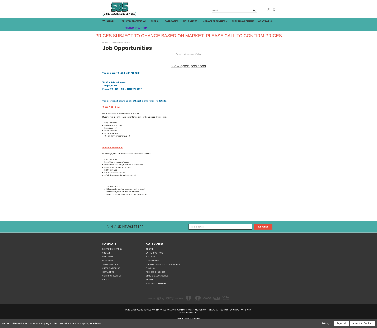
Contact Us (265, 21)
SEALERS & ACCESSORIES (157, 276)
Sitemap (105, 279)
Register (117, 276)
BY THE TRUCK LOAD (154, 253)
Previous (370, 319)
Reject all (342, 323)
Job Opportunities (214, 21)
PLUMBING (150, 268)
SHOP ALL (156, 21)
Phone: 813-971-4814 (136, 27)
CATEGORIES (171, 21)
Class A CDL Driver (111, 107)
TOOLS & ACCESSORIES (156, 283)
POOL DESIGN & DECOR (155, 272)
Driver (178, 54)
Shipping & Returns (243, 21)
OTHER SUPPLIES (152, 260)
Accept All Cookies (362, 323)
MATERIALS (150, 256)
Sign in (105, 276)
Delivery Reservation (134, 21)
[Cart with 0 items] (273, 9)
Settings (326, 323)
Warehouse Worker (192, 54)
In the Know (189, 21)
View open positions (188, 66)
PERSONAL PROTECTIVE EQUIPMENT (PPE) (163, 264)
